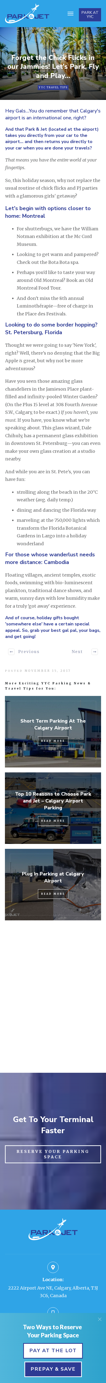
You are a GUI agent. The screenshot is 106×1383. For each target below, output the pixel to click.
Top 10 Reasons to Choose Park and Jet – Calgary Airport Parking (53, 801)
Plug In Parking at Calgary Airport (53, 877)
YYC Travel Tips (53, 87)
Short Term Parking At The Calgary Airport (53, 724)
